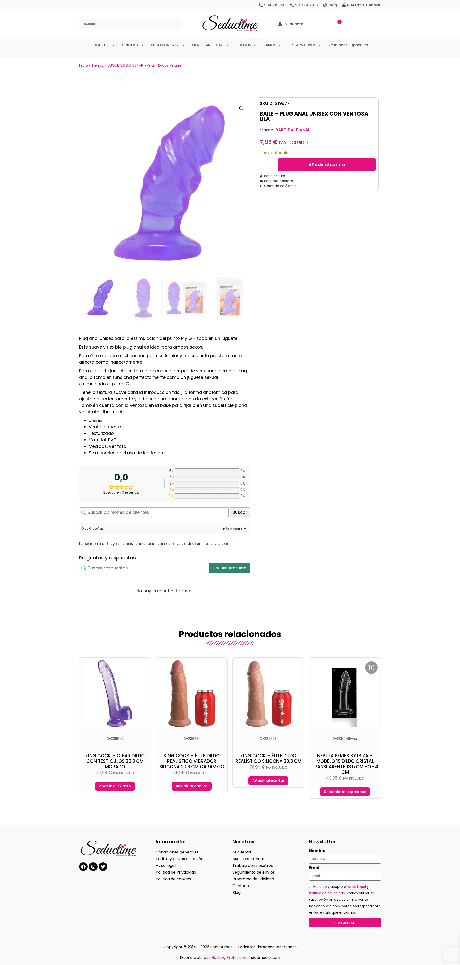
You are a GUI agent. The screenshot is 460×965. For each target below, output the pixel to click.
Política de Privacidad (176, 872)
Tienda (98, 65)
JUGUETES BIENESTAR (125, 65)
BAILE (281, 130)
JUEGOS (243, 44)
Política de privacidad (327, 893)
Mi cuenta (241, 852)
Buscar (239, 512)
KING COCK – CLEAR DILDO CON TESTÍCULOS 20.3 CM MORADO (115, 761)
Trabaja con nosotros (252, 865)
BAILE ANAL (299, 130)
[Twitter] (103, 866)
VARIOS (269, 44)
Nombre (317, 851)
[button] (241, 108)
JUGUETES (101, 44)
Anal (151, 65)
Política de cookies (173, 879)
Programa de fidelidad (253, 879)
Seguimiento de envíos (253, 872)
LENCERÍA (130, 44)
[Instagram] (93, 866)
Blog (236, 892)
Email (315, 868)
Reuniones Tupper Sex (348, 44)
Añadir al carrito (327, 164)
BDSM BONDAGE (165, 44)
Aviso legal (166, 865)
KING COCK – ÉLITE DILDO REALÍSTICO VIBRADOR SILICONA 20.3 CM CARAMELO (191, 761)
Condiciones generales (177, 852)
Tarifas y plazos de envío (179, 859)
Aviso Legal (357, 886)
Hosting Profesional (229, 957)
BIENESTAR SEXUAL (208, 44)
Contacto (241, 885)
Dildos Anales (170, 65)
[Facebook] (83, 866)
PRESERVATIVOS (302, 44)
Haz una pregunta (229, 568)
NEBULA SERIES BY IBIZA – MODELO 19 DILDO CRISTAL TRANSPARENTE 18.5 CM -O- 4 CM (345, 763)
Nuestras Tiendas (248, 859)
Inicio (83, 65)
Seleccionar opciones (345, 791)
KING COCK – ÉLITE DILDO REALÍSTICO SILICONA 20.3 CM (268, 758)
